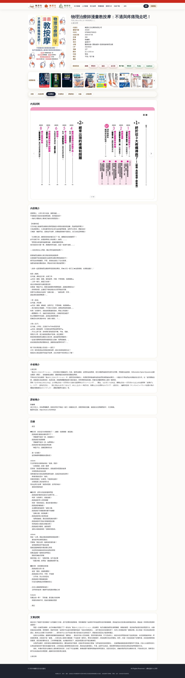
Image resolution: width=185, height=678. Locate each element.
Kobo (139, 66)
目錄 (79, 94)
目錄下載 (117, 6)
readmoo (149, 66)
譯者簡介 (71, 94)
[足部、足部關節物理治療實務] (147, 80)
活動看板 (153, 6)
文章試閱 (89, 94)
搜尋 (146, 6)
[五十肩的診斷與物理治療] (136, 80)
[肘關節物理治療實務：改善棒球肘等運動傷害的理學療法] (78, 80)
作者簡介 (61, 94)
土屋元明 (74, 23)
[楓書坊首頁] (50, 6)
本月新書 (77, 6)
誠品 (103, 66)
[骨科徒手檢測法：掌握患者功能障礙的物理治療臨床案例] (90, 80)
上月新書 (85, 6)
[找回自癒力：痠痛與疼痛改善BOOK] (101, 80)
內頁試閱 (41, 94)
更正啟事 (93, 6)
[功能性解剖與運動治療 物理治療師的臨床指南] (44, 80)
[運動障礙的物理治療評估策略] (124, 80)
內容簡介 (51, 94)
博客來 (93, 66)
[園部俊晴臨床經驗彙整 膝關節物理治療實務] (55, 80)
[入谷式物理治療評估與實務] (67, 80)
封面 (32, 94)
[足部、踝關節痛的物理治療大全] (113, 80)
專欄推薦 (101, 6)
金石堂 (113, 66)
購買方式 (109, 6)
